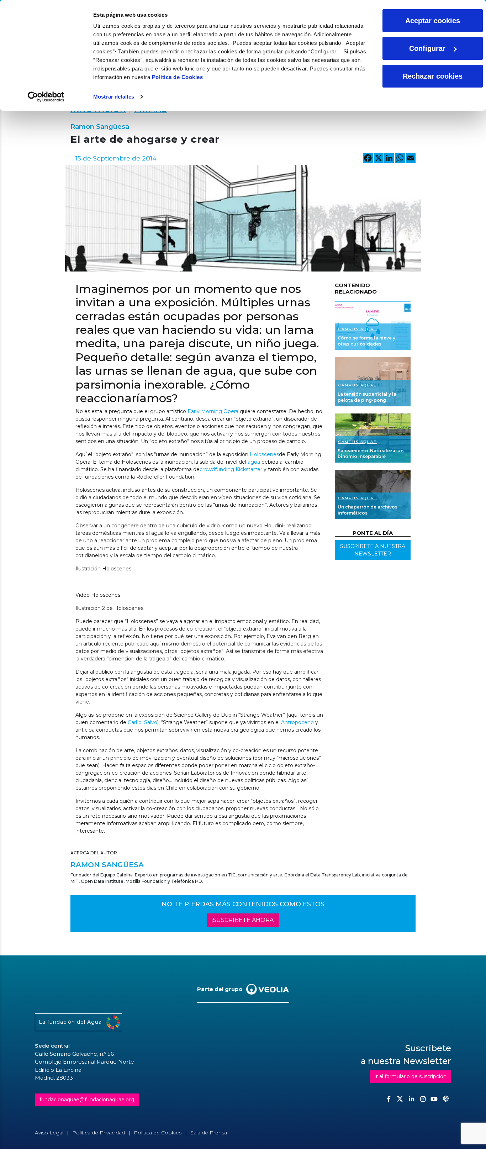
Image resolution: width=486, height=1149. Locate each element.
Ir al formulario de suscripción (410, 1076)
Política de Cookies (177, 77)
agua (254, 462)
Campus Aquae (357, 329)
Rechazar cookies (433, 76)
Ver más (373, 325)
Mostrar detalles (113, 97)
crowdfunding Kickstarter (231, 469)
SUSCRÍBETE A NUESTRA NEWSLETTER (372, 550)
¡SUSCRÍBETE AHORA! (243, 920)
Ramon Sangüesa (99, 127)
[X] (378, 159)
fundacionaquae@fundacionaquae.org (86, 1099)
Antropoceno (297, 722)
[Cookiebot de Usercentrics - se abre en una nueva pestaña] (46, 96)
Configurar (427, 48)
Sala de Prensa (208, 1132)
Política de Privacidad (98, 1132)
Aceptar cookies (432, 21)
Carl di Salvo (142, 722)
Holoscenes (264, 454)
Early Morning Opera (212, 411)
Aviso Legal (49, 1132)
